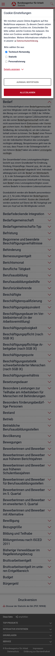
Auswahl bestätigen (28, 82)
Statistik (13, 56)
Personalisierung (17, 61)
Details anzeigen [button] (12, 69)
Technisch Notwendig (19, 52)
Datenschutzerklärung (27, 41)
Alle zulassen (27, 92)
